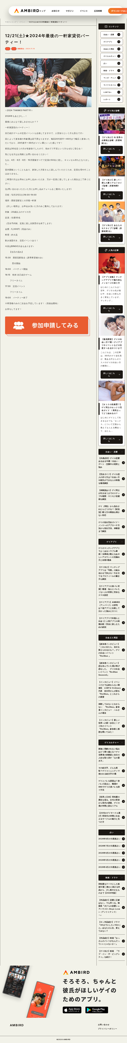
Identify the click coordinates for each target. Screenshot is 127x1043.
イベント (22, 22)
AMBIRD (17, 1025)
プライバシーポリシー (107, 1029)
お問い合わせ (103, 1024)
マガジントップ (10, 22)
